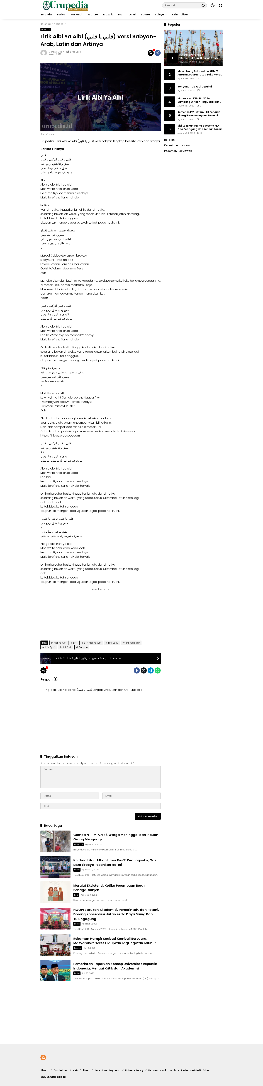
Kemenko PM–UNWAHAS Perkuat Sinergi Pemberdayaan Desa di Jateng (198, 113)
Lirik (75, 642)
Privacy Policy (134, 1070)
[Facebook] (137, 670)
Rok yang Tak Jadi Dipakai (194, 86)
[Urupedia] (65, 5)
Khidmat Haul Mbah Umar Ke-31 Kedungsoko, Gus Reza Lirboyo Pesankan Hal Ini (114, 862)
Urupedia (47, 141)
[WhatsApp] (158, 670)
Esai (76, 894)
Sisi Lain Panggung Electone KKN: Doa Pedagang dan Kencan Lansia (200, 127)
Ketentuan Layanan (177, 145)
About (44, 1070)
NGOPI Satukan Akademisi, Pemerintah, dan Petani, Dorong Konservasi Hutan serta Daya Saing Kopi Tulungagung (116, 914)
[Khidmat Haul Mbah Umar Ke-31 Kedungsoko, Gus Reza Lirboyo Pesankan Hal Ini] (55, 867)
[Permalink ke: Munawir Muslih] (44, 53)
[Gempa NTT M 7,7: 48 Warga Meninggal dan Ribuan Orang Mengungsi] (55, 841)
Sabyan (107, 141)
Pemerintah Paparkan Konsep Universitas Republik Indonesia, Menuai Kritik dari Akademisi (115, 966)
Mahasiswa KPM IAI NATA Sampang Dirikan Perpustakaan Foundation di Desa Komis (198, 100)
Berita (77, 869)
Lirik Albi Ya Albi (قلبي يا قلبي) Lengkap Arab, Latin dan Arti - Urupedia (100, 690)
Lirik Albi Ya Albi (92, 642)
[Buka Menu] (220, 5)
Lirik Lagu (113, 642)
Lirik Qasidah (132, 642)
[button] (203, 5)
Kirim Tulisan (81, 1070)
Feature (77, 948)
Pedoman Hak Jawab (162, 1070)
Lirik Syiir (67, 647)
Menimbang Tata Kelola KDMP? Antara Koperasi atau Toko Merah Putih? (199, 72)
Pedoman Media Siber (195, 1070)
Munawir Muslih (56, 52)
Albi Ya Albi (60, 642)
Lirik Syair (50, 647)
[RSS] (43, 1057)
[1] (151, 53)
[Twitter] (144, 670)
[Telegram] (151, 670)
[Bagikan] (158, 53)
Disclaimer (61, 1070)
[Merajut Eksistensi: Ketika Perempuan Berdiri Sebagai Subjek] (55, 892)
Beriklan (169, 140)
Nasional (45, 29)
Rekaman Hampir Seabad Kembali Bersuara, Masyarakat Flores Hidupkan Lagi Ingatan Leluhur (114, 940)
